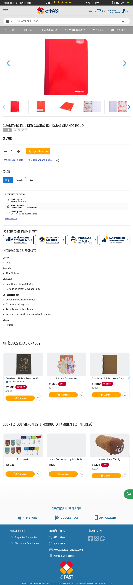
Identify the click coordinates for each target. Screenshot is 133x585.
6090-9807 (59, 543)
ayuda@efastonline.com (68, 549)
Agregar (20, 397)
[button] (126, 106)
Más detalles (11, 219)
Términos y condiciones (27, 543)
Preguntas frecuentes (26, 537)
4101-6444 (59, 537)
